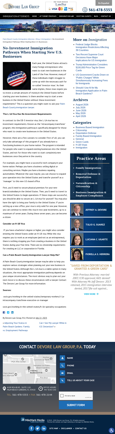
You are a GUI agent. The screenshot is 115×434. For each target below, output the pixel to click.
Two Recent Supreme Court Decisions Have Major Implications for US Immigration (91, 57)
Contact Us (106, 16)
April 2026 (81, 116)
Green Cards (82, 142)
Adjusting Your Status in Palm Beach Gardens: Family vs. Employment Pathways (16, 326)
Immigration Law (66, 16)
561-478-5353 (20, 394)
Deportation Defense (86, 133)
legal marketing (68, 422)
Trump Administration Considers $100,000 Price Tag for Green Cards (92, 67)
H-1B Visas (81, 145)
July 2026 (80, 107)
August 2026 (82, 104)
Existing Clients (83, 16)
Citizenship (81, 130)
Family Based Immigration (89, 136)
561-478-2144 (44, 394)
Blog (96, 16)
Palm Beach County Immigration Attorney (18, 39)
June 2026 (81, 110)
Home (34, 16)
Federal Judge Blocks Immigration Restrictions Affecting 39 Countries (92, 47)
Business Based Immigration (90, 127)
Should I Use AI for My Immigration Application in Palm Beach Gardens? (91, 91)
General (80, 139)
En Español (103, 3)
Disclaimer (66, 428)
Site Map (53, 428)
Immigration (46, 39)
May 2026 (81, 113)
